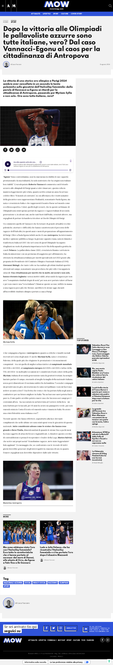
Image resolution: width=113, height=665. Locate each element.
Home (5, 22)
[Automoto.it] (8, 6)
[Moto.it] (14, 6)
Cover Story (76, 14)
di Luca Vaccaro (16, 64)
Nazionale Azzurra (13, 583)
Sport (55, 14)
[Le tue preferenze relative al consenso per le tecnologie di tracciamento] (109, 661)
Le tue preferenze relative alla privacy (66, 662)
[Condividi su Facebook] (5, 150)
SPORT (43, 542)
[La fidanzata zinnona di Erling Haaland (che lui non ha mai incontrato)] (84, 455)
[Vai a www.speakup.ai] (70, 160)
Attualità (35, 14)
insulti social (39, 583)
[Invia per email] (24, 150)
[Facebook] (46, 628)
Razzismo (52, 583)
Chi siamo (53, 656)
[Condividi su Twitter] (11, 150)
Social (28, 583)
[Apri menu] (3, 6)
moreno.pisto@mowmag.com (99, 631)
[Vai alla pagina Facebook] (102, 640)
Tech (83, 640)
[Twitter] (53, 628)
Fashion (90, 640)
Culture (64, 14)
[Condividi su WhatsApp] (17, 150)
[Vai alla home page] (56, 4)
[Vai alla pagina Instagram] (107, 640)
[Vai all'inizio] (12, 640)
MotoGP (61, 640)
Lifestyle (47, 14)
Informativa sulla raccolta (35, 662)
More (6, 517)
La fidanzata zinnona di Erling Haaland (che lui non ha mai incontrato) (99, 455)
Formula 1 (51, 640)
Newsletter (71, 628)
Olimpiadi (63, 583)
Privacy (60, 656)
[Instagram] (60, 628)
